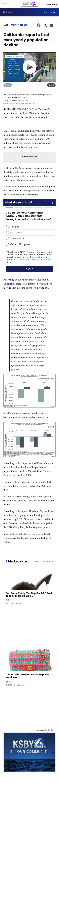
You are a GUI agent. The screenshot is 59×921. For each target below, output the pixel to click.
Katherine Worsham (17, 97)
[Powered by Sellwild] (49, 730)
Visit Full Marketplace (44, 561)
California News (15, 24)
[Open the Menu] (4, 4)
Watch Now (51, 4)
